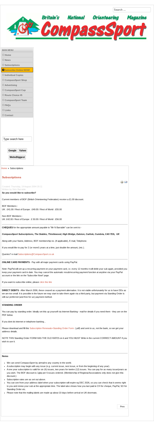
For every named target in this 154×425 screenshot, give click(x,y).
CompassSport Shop (16, 80)
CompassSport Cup (15, 90)
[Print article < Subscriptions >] (122, 183)
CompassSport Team (16, 100)
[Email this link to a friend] (125, 183)
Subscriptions (12, 65)
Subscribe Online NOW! (17, 70)
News (8, 60)
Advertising (11, 85)
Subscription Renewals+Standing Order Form (52, 328)
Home (8, 55)
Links (8, 110)
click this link (46, 282)
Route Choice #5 (13, 95)
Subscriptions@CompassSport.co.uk (36, 254)
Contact (9, 115)
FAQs (8, 105)
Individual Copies (14, 75)
